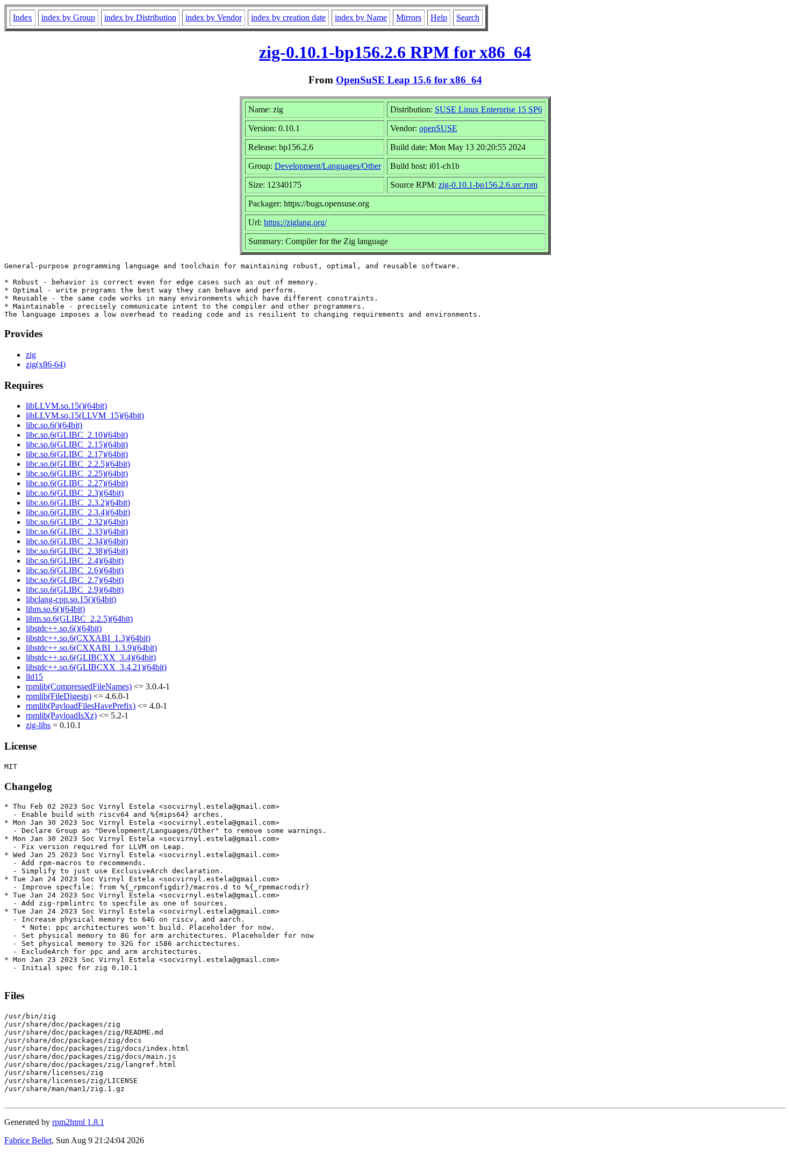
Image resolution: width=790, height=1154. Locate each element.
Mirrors (408, 17)
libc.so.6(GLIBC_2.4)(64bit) (75, 560)
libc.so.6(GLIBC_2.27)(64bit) (77, 483)
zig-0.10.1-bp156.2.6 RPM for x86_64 (395, 52)
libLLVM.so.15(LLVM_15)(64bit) (85, 415)
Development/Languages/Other (328, 165)
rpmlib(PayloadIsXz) (61, 715)
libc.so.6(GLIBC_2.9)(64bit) (75, 589)
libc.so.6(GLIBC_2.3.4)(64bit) (78, 512)
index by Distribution (140, 17)
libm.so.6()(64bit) (55, 609)
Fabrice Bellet (28, 1140)
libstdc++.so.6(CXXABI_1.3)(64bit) (88, 638)
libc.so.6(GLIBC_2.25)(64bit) (77, 473)
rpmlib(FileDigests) (58, 696)
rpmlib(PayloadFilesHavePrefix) (80, 705)
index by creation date (288, 17)
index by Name (361, 17)
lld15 (34, 676)
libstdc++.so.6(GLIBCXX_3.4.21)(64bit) (96, 667)
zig (31, 354)
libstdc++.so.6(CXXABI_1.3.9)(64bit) (91, 647)
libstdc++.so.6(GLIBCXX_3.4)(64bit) (91, 657)
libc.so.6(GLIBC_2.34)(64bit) (77, 541)
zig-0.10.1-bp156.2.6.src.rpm (488, 184)
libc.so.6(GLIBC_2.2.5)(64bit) (78, 463)
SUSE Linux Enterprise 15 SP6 (488, 109)
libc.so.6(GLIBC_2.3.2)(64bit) (78, 502)
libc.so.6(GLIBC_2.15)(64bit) (77, 444)
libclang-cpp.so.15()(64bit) (71, 599)
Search (467, 17)
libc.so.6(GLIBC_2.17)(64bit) (77, 454)
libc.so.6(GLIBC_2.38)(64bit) (77, 550)
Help (438, 17)
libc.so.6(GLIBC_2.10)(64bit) (77, 434)
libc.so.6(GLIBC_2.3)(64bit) (75, 492)
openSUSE (438, 128)
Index (22, 17)
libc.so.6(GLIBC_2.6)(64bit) (75, 570)
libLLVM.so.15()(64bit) (66, 405)
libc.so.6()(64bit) (54, 425)
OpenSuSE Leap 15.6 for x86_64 (409, 80)
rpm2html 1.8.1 (78, 1122)
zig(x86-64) (46, 364)
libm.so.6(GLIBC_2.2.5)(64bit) (79, 618)
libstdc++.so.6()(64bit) (64, 628)
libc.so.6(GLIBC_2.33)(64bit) (77, 531)
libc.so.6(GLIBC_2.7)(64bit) (75, 580)
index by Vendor (213, 17)
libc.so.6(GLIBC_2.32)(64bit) (77, 521)
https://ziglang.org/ (295, 222)
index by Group (68, 17)
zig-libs (38, 725)
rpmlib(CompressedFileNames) (79, 686)
